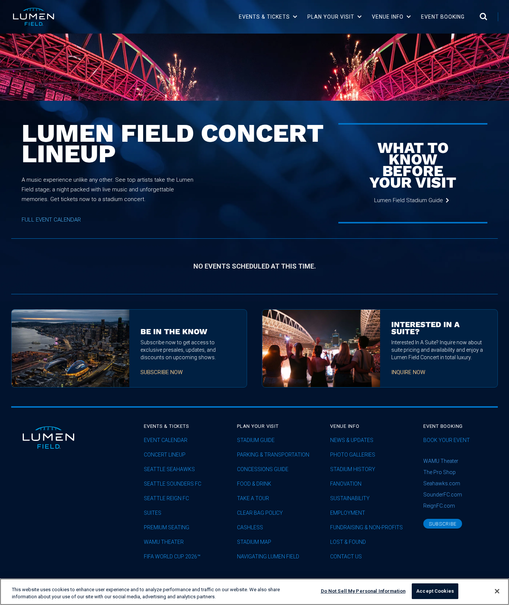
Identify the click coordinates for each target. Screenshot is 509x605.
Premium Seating (166, 527)
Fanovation (345, 484)
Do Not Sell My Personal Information (363, 591)
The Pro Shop (439, 472)
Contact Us (346, 556)
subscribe (442, 524)
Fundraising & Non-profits (366, 527)
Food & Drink (254, 484)
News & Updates (351, 440)
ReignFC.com (439, 506)
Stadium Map (254, 542)
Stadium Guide (256, 440)
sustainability (350, 498)
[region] (254, 592)
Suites (152, 513)
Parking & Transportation (273, 454)
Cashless (250, 527)
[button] (268, 17)
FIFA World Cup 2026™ (172, 556)
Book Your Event (446, 440)
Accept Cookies (435, 591)
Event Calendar (165, 440)
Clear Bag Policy (260, 513)
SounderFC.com (442, 495)
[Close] (497, 591)
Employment (347, 513)
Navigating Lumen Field (268, 556)
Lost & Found (348, 542)
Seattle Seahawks (169, 469)
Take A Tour (253, 498)
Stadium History (352, 469)
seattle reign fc (166, 498)
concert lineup (165, 454)
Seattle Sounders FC (172, 484)
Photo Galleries (352, 454)
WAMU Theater (164, 542)
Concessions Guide (262, 469)
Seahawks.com (441, 483)
